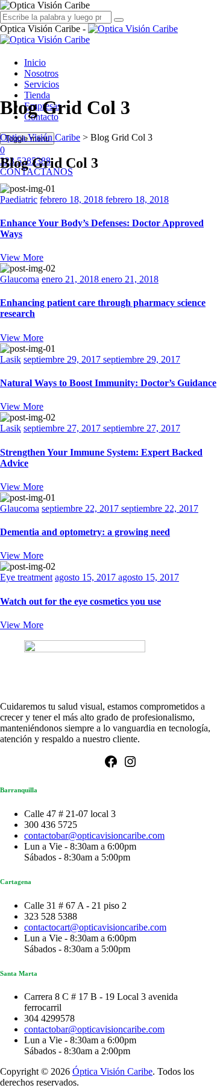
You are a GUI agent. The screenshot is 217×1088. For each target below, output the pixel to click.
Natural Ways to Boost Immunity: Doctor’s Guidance (108, 383)
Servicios (41, 84)
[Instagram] (130, 765)
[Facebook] (111, 765)
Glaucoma (19, 279)
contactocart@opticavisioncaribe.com (95, 927)
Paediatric (18, 199)
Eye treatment (26, 577)
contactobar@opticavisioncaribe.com (94, 835)
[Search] (119, 20)
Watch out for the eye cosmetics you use (80, 601)
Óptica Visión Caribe (112, 1071)
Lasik (10, 359)
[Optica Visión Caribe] (89, 34)
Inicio (35, 62)
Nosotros (41, 73)
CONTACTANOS (36, 172)
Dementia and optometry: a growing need (85, 532)
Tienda (37, 95)
